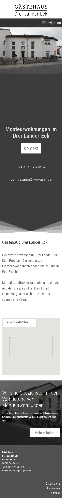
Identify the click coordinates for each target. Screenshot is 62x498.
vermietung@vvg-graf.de (31, 179)
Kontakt (55, 493)
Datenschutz (53, 483)
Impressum (53, 488)
